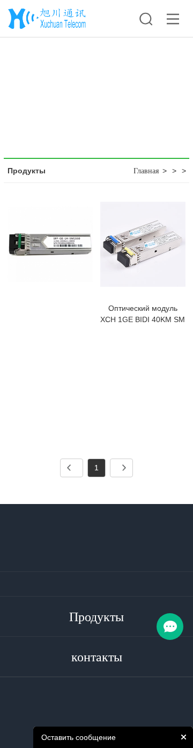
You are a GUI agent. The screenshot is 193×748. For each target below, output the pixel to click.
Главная (146, 171)
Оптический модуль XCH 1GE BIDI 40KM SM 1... (142, 319)
